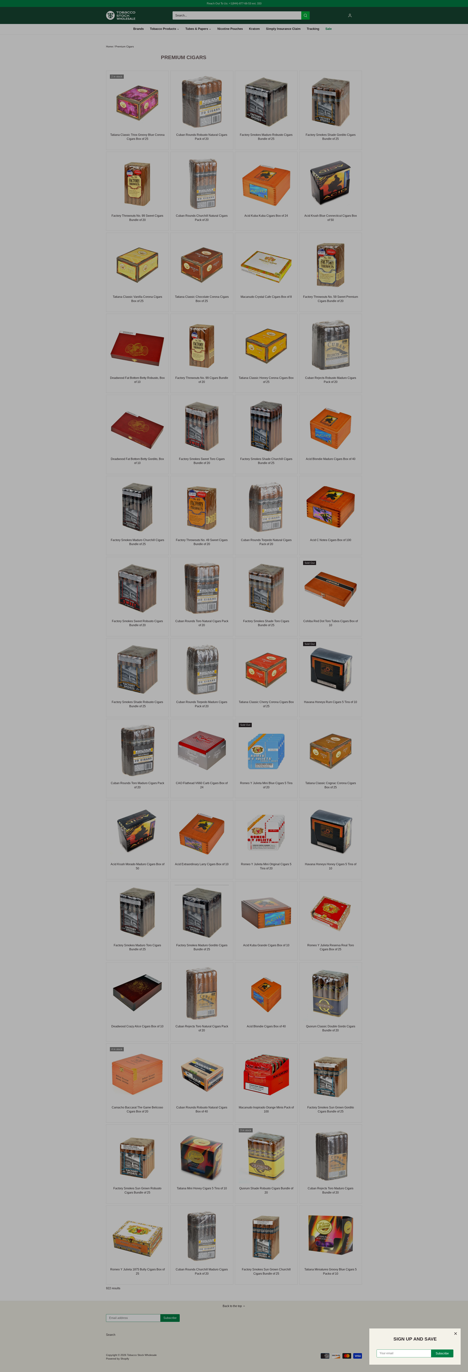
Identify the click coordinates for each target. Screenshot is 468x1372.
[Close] (456, 1334)
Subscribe (442, 1353)
